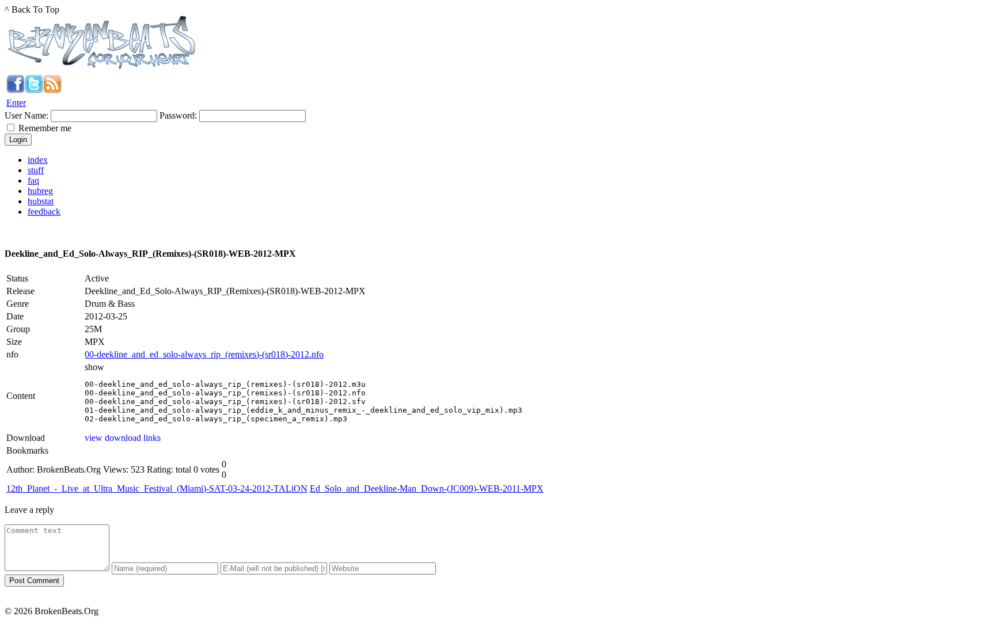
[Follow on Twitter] (34, 90)
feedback (44, 211)
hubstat (41, 201)
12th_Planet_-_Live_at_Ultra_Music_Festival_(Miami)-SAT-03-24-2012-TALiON (156, 488)
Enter (16, 103)
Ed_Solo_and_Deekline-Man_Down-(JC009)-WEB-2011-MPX (427, 488)
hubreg (40, 191)
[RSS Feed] (52, 90)
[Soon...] (15, 90)
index (38, 160)
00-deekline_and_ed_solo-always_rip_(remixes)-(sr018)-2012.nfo (204, 354)
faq (33, 180)
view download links (123, 438)
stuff (36, 170)
